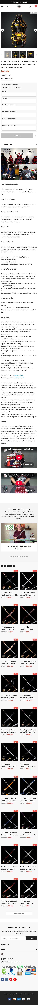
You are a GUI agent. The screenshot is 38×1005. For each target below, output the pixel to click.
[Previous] (2, 30)
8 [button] (22, 556)
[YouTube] (15, 979)
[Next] (35, 30)
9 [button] (24, 556)
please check (18, 375)
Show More (19, 913)
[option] (19, 30)
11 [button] (27, 556)
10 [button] (26, 556)
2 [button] (11, 556)
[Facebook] (2, 979)
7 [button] (20, 556)
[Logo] (19, 6)
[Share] (35, 135)
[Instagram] (6, 979)
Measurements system (10, 84)
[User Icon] (30, 6)
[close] (36, 2)
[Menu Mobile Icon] (2, 6)
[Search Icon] (7, 6)
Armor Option (6, 75)
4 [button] (15, 556)
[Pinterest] (10, 979)
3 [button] (13, 556)
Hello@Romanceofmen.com (12, 962)
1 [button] (10, 556)
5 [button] (17, 556)
